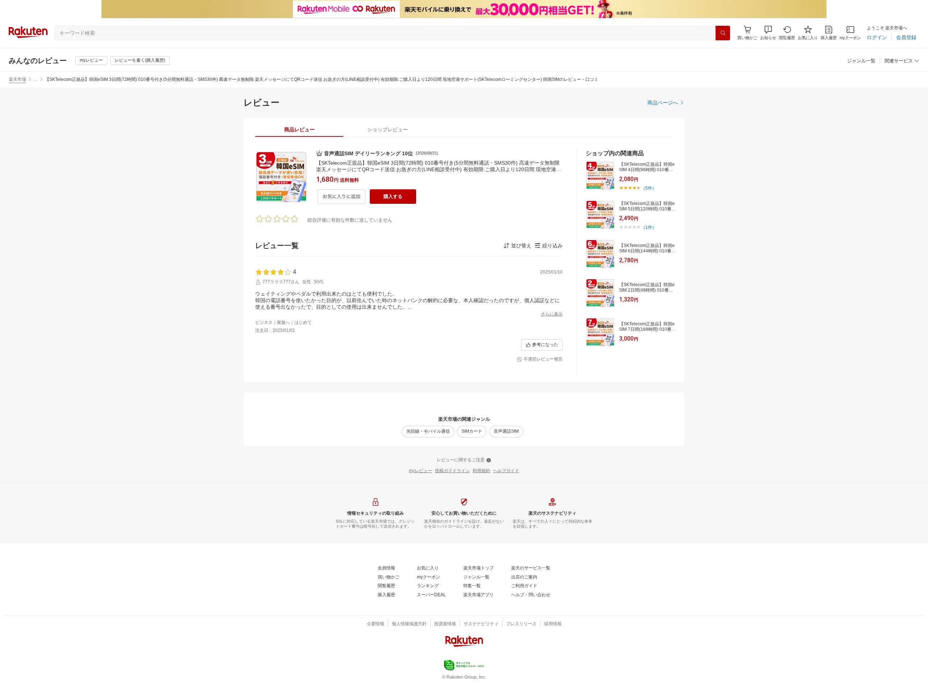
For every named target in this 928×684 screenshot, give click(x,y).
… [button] (35, 79)
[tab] (299, 129)
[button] (768, 32)
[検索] (723, 33)
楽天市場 (17, 79)
